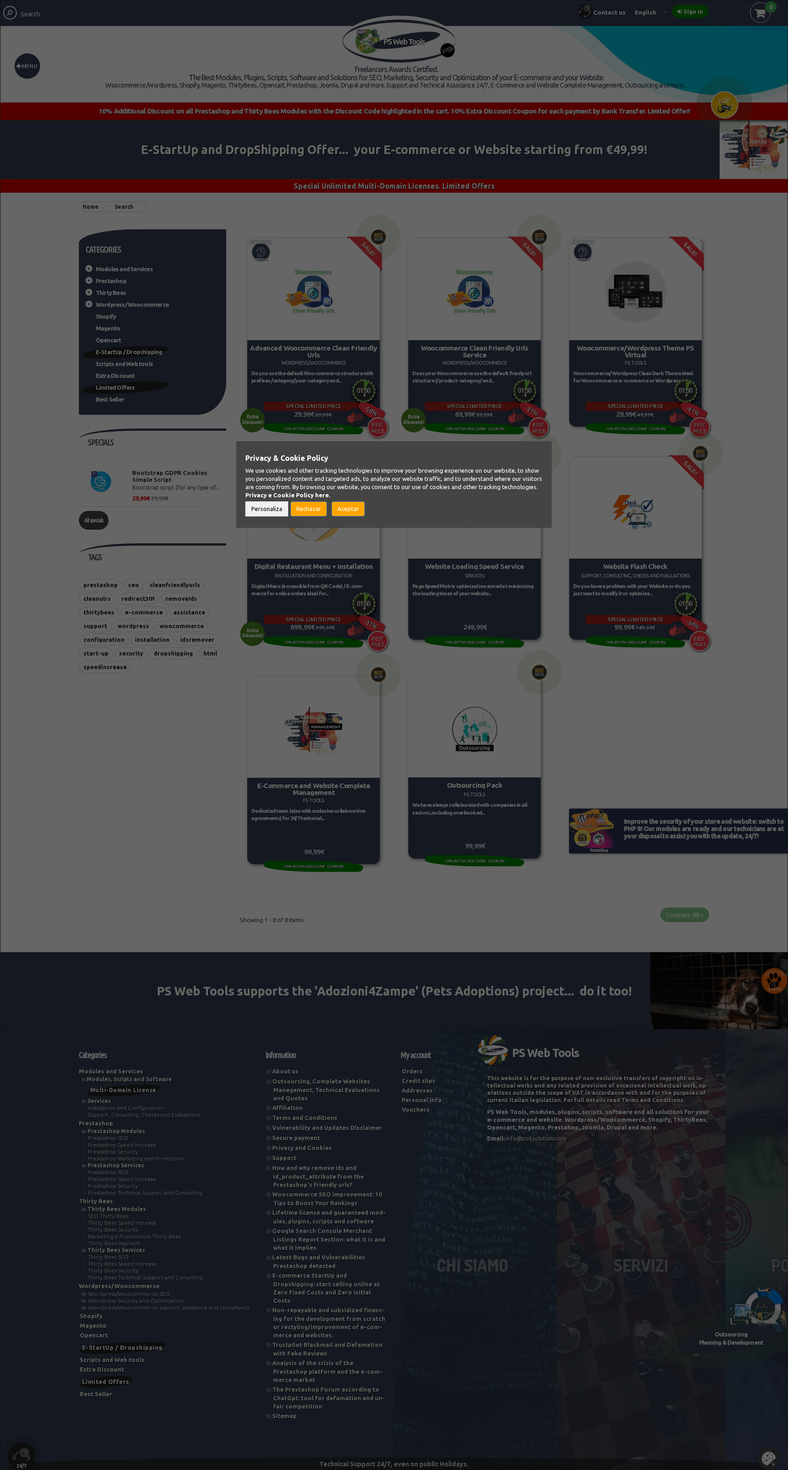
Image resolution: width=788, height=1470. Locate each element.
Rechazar (308, 508)
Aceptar (348, 508)
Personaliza (266, 508)
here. (322, 495)
